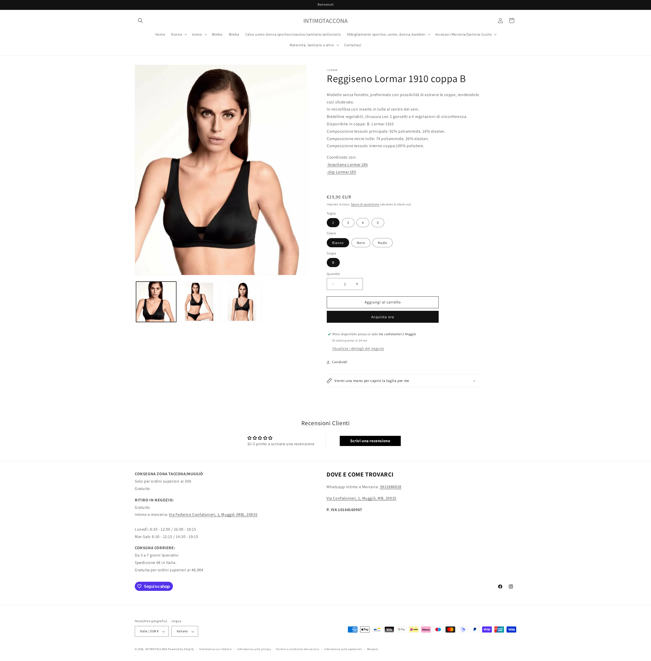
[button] (140, 20)
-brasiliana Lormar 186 (347, 164)
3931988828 (391, 486)
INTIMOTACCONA (156, 649)
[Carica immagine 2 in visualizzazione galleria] (199, 302)
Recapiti (372, 649)
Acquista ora (382, 316)
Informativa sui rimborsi (215, 649)
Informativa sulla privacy (254, 649)
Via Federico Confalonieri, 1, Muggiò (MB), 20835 (213, 514)
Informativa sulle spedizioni (343, 649)
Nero (361, 242)
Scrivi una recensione (370, 440)
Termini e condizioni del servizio (297, 649)
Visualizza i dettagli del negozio (358, 348)
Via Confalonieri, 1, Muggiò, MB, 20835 (361, 498)
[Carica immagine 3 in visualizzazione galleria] (242, 302)
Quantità (333, 274)
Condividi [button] (339, 362)
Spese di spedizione (365, 204)
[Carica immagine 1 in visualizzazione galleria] (156, 302)
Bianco (338, 242)
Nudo (382, 242)
